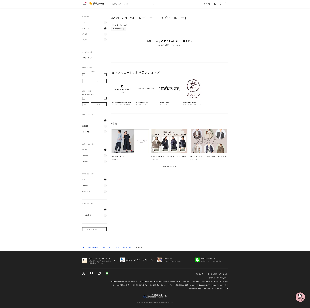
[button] (94, 22)
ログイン (207, 4)
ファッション (105, 247)
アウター (116, 247)
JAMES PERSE (93, 247)
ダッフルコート (128, 247)
